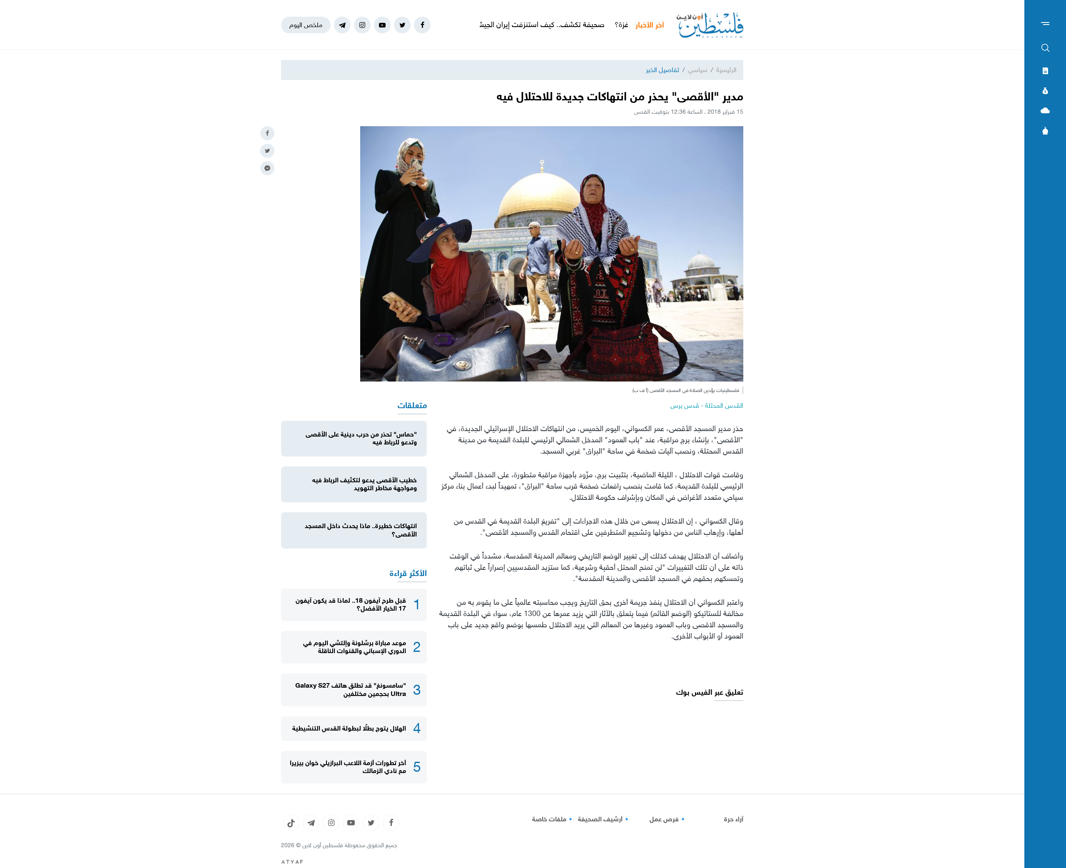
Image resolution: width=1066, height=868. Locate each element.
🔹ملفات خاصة (553, 819)
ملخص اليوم (305, 24)
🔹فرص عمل (668, 819)
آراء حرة (733, 819)
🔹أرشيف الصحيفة (604, 819)
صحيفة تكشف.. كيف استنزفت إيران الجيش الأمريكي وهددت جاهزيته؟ (540, 25)
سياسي (697, 69)
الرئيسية (726, 69)
